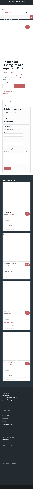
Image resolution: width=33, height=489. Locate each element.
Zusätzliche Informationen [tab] (10, 101)
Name (6, 132)
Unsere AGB (5, 416)
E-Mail (6, 141)
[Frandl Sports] (13, 12)
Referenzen (5, 439)
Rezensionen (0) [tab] (7, 105)
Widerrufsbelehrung (7, 424)
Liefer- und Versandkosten (9, 413)
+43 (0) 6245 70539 (10, 3)
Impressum (5, 418)
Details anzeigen (10, 229)
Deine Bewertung (8, 149)
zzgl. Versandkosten (20, 75)
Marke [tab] (21, 101)
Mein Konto (11, 1)
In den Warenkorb (20, 85)
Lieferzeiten (5, 427)
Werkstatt (9, 91)
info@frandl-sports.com (21, 3)
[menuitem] (11, 1)
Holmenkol (5, 93)
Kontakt (18, 1)
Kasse (23, 1)
